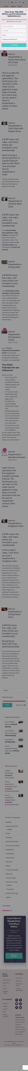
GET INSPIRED (14, 45)
